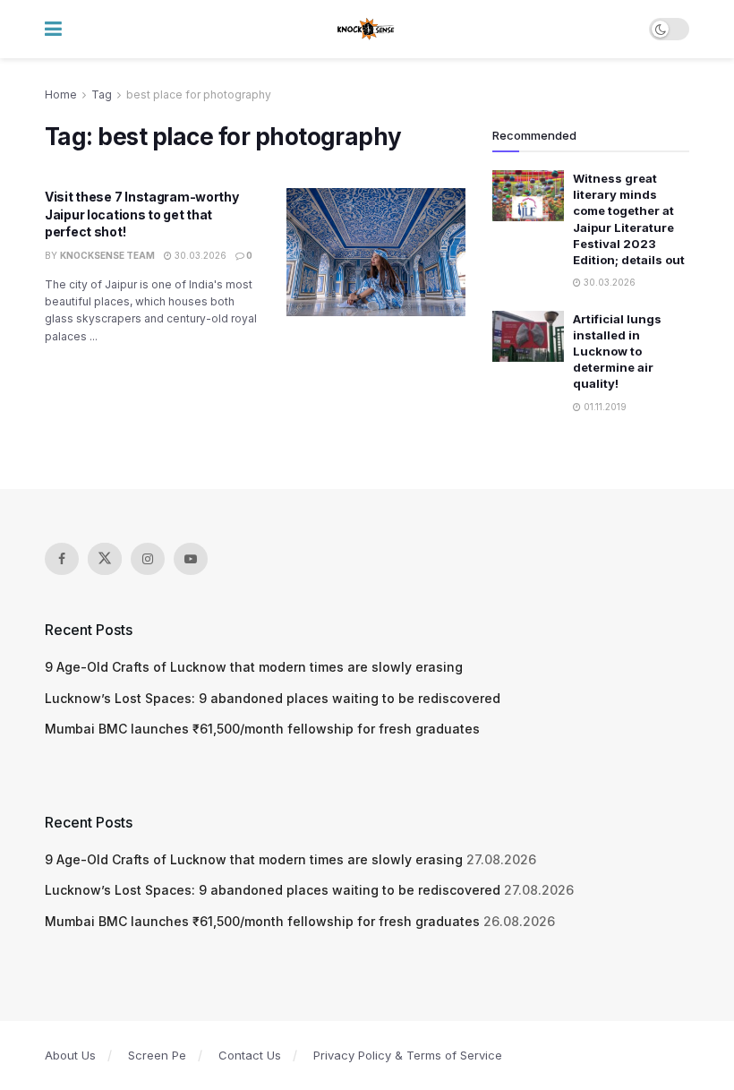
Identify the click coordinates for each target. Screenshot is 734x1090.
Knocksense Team (107, 255)
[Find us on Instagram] (148, 559)
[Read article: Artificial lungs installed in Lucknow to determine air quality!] (528, 336)
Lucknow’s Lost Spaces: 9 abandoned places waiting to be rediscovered (272, 698)
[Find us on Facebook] (62, 559)
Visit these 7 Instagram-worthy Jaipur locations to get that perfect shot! (142, 214)
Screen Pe (157, 1055)
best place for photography (198, 94)
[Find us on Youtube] (191, 559)
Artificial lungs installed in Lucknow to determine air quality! (617, 351)
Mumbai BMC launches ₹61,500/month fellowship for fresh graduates (262, 728)
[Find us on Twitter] (105, 559)
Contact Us (249, 1055)
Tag (101, 94)
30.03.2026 (199, 255)
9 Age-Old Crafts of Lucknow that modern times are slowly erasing (254, 666)
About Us (70, 1055)
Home (61, 94)
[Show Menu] (53, 29)
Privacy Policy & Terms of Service (407, 1055)
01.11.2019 (604, 406)
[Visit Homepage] (366, 29)
